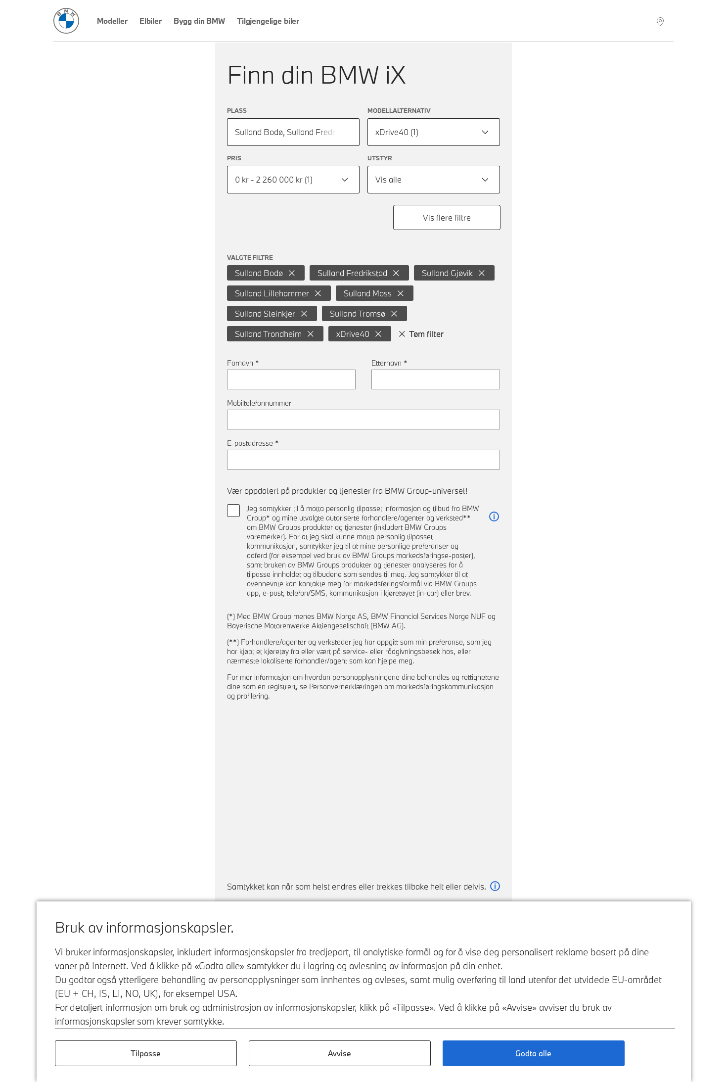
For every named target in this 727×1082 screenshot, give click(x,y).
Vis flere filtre (447, 217)
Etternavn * (389, 363)
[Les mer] (494, 517)
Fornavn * (243, 363)
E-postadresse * (253, 443)
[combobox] (433, 132)
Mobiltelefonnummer (259, 403)
